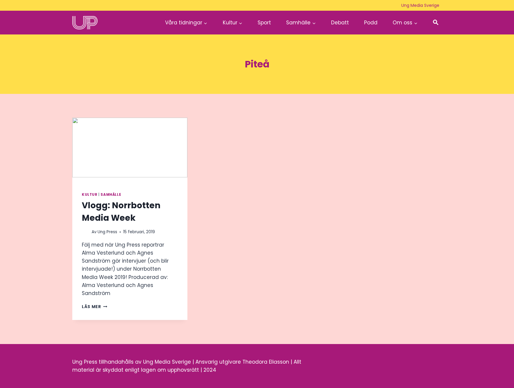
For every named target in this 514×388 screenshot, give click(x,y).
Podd (370, 22)
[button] (436, 22)
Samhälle (111, 194)
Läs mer (94, 307)
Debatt (340, 22)
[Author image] (85, 232)
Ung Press (107, 232)
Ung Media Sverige (420, 5)
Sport (264, 22)
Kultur (90, 194)
